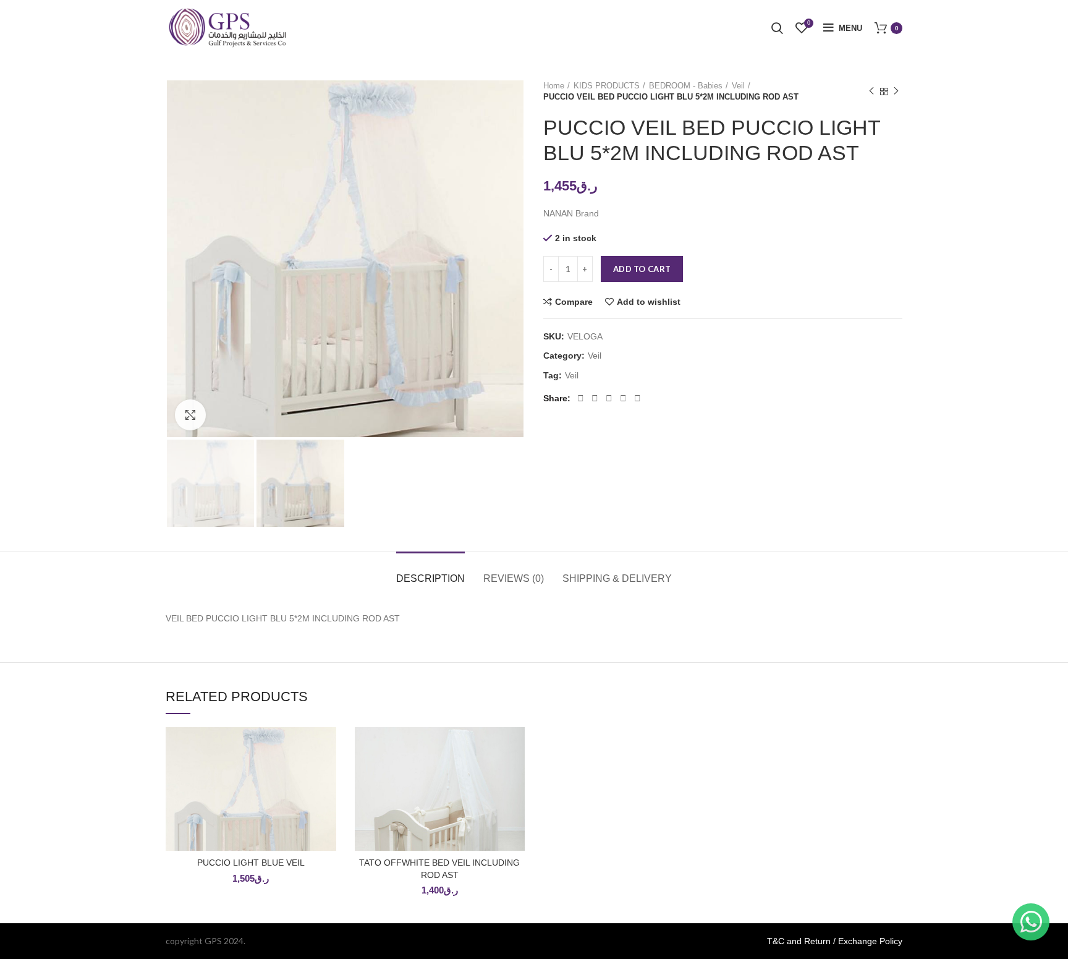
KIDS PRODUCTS (607, 85)
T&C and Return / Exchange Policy (834, 941)
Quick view (327, 775)
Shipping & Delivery (617, 578)
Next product (896, 91)
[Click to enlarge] (190, 414)
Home (553, 85)
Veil (738, 85)
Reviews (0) (513, 578)
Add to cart (642, 269)
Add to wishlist (648, 301)
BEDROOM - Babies (686, 85)
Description (430, 578)
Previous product (871, 91)
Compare (574, 301)
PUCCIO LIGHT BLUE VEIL (251, 862)
